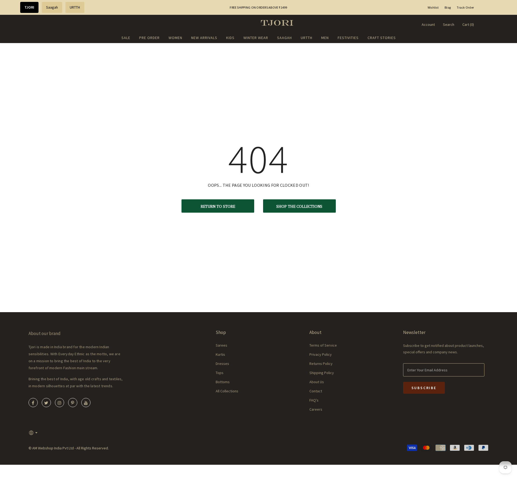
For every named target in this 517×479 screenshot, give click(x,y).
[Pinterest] (72, 402)
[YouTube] (85, 402)
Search (448, 24)
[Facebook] (33, 402)
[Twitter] (46, 402)
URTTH (75, 7)
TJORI (29, 7)
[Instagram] (59, 402)
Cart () (468, 24)
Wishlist (433, 7)
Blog (448, 7)
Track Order (465, 7)
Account (428, 24)
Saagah (52, 7)
